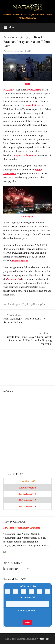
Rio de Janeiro (33, 89)
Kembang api (27, 216)
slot (9, 304)
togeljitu (33, 304)
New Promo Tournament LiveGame (21, 527)
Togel (25, 304)
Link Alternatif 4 (27, 506)
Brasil (27, 83)
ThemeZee (44, 638)
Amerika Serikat (19, 260)
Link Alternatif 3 (27, 500)
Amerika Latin (33, 105)
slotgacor (16, 304)
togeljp (41, 304)
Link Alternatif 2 (27, 493)
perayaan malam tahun (24, 155)
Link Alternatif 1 (27, 487)
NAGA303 (8, 89)
